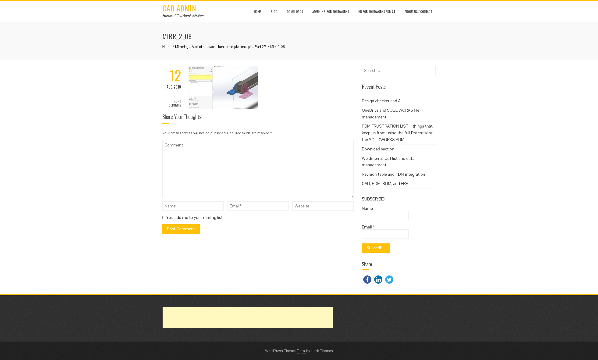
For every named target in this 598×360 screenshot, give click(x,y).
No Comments (175, 103)
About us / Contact (418, 11)
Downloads (295, 11)
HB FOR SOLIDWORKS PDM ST (376, 11)
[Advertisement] (248, 317)
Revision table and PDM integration (393, 174)
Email (368, 227)
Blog (274, 11)
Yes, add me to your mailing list (194, 217)
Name (367, 208)
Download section (378, 149)
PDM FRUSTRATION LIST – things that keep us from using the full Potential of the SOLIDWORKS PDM (397, 132)
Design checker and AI (382, 100)
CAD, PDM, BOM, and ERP (385, 183)
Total (301, 350)
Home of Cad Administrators (183, 15)
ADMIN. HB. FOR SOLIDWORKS (330, 11)
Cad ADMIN (179, 8)
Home (257, 11)
